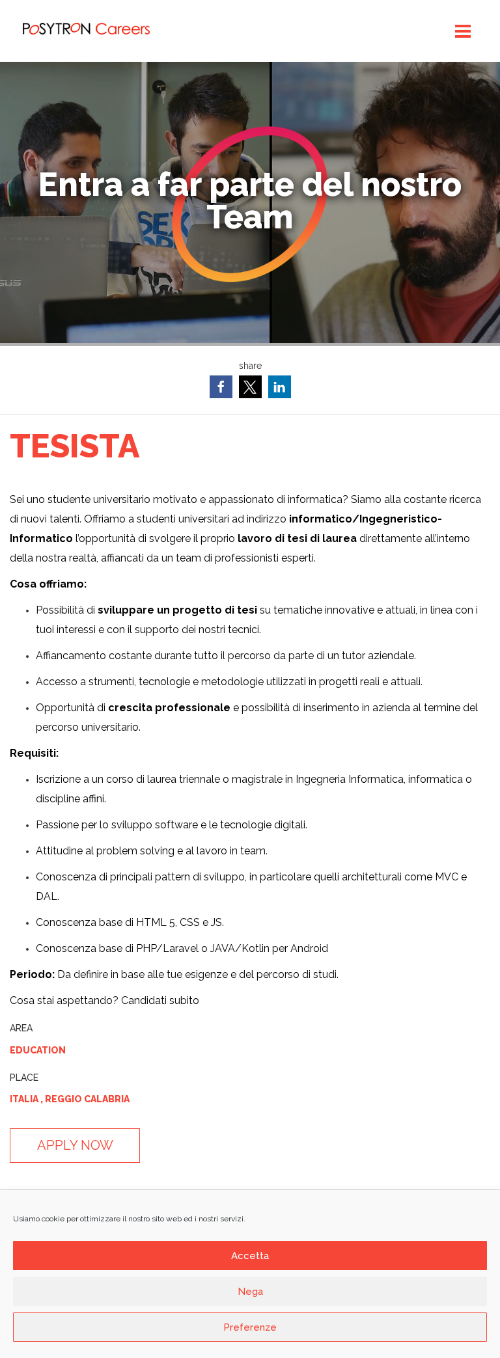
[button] (221, 386)
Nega (250, 1291)
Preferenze (250, 1327)
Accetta (250, 1256)
